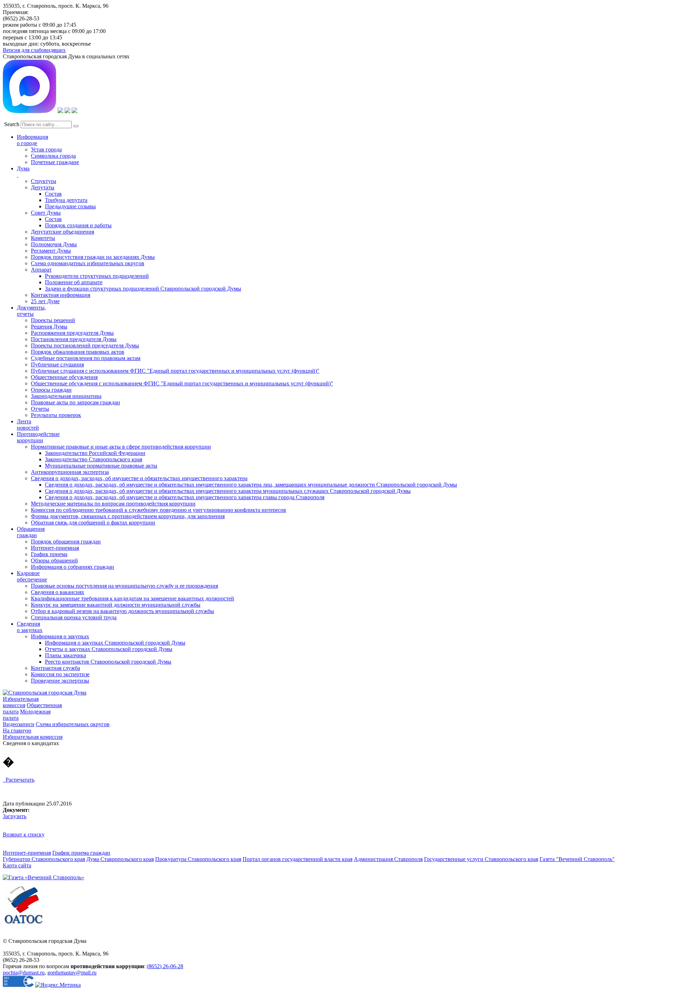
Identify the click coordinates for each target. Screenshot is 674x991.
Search (11, 124)
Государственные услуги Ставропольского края (481, 859)
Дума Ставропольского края (120, 859)
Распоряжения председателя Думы (72, 333)
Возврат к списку (24, 834)
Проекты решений (53, 320)
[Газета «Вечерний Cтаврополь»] (43, 877)
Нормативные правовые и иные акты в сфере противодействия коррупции (121, 447)
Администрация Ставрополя (388, 859)
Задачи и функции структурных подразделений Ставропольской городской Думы (143, 289)
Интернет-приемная (55, 548)
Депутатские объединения (62, 232)
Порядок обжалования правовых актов (77, 352)
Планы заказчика (65, 655)
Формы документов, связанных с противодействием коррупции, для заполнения (128, 516)
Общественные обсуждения (64, 377)
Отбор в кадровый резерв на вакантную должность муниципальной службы (122, 611)
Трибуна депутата (66, 200)
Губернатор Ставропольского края (44, 859)
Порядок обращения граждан (66, 542)
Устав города (46, 149)
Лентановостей (28, 424)
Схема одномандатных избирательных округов (87, 263)
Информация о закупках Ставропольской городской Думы (115, 643)
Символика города (53, 156)
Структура (43, 181)
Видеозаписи (18, 724)
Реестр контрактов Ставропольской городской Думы (108, 662)
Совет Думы (46, 213)
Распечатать (18, 780)
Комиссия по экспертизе (60, 674)
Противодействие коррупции (38, 437)
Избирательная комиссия (21, 702)
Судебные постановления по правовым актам (85, 358)
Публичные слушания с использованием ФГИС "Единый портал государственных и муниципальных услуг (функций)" (175, 371)
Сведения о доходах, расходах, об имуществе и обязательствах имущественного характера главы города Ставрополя (184, 497)
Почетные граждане (55, 162)
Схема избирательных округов (73, 724)
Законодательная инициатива (66, 396)
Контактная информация (60, 295)
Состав (53, 194)
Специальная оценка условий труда (74, 617)
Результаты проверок (56, 415)
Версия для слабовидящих (34, 50)
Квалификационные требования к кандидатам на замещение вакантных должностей (132, 598)
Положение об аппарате (74, 282)
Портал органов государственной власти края (297, 859)
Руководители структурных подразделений (97, 276)
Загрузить (14, 816)
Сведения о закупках (29, 627)
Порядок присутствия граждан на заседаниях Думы (93, 257)
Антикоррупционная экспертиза (70, 472)
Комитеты (43, 238)
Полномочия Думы (54, 244)
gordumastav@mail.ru (72, 973)
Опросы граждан (51, 390)
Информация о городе (32, 140)
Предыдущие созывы (70, 206)
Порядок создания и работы (78, 225)
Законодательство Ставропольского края (93, 459)
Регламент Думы (51, 251)
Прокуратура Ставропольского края (198, 859)
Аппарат (41, 270)
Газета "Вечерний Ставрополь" (577, 859)
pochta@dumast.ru (24, 973)
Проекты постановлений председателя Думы (85, 345)
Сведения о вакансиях (57, 592)
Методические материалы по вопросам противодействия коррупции (113, 504)
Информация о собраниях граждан (72, 567)
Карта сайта (17, 865)
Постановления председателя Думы (74, 339)
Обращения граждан (31, 532)
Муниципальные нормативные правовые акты (101, 466)
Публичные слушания (57, 364)
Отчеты (40, 409)
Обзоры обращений (54, 560)
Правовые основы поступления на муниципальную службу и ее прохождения (124, 586)
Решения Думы (49, 327)
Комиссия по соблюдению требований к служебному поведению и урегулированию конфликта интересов (158, 510)
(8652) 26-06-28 (165, 966)
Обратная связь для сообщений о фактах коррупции (93, 523)
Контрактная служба (55, 668)
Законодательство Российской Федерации (95, 453)
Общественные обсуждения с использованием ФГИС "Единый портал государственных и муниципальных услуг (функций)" (182, 383)
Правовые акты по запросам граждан (75, 402)
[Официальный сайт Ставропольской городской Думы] (44, 693)
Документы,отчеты (31, 311)
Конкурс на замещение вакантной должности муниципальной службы (115, 605)
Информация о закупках (60, 636)
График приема (49, 554)
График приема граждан (81, 853)
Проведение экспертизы (60, 681)
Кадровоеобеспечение (32, 576)
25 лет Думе (45, 301)
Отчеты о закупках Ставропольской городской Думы (108, 649)
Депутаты (42, 187)
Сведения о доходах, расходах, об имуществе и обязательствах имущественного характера (139, 478)
